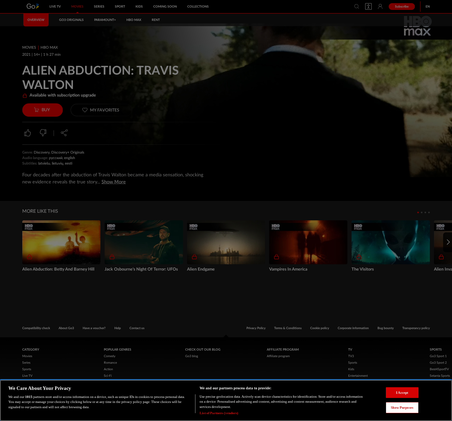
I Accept (402, 392)
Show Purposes (402, 407)
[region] (226, 400)
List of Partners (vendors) (219, 413)
